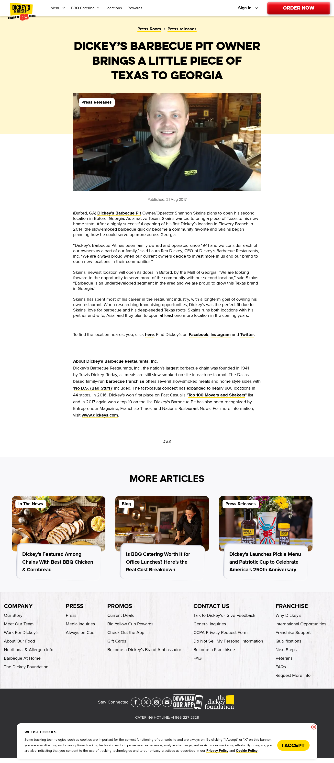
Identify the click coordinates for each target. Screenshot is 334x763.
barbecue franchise (125, 381)
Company (18, 606)
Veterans (284, 658)
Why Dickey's (288, 615)
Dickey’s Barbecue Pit (119, 213)
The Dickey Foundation (26, 666)
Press (74, 606)
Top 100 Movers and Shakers (216, 395)
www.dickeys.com (100, 415)
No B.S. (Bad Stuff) (93, 388)
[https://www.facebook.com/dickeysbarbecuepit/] (135, 705)
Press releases (182, 29)
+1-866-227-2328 (185, 717)
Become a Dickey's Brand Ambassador (144, 649)
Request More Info (293, 675)
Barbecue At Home (22, 658)
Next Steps (286, 649)
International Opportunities (301, 624)
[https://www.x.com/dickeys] (146, 705)
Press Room (149, 29)
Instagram (221, 335)
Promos (119, 606)
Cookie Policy (246, 750)
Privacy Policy (217, 750)
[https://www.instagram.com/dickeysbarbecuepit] (156, 705)
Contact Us (211, 606)
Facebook (198, 335)
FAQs (281, 666)
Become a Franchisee (214, 649)
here (149, 335)
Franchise (292, 606)
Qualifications (288, 641)
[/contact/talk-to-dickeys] (167, 705)
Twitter (247, 335)
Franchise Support (293, 632)
